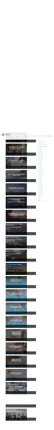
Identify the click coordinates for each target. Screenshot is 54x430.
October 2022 (39, 40)
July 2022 (39, 44)
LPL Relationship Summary (31, 419)
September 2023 (40, 25)
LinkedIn (8, 417)
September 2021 (40, 58)
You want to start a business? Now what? (13, 141)
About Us (30, 2)
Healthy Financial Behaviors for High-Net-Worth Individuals (16, 167)
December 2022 (40, 37)
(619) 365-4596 (20, 416)
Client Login (45, 2)
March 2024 (39, 18)
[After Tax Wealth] (6, 3)
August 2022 (39, 43)
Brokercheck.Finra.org (30, 417)
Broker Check (50, 2)
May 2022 (39, 47)
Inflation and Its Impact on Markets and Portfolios (15, 61)
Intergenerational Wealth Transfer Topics (43, 6)
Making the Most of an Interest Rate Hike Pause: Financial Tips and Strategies (19, 101)
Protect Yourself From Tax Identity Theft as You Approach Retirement (18, 154)
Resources (37, 2)
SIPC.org (29, 415)
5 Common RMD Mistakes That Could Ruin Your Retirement (16, 207)
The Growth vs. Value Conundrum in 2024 (13, 88)
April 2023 (39, 32)
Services (33, 2)
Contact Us (41, 2)
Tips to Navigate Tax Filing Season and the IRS (14, 326)
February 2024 (39, 19)
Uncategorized (40, 10)
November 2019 (40, 62)
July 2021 (39, 61)
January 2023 (39, 36)
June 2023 (39, 29)
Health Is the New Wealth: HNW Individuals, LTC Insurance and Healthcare (18, 114)
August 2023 (39, 26)
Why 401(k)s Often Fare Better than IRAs (13, 247)
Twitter (8, 415)
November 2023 (40, 22)
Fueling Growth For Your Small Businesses (13, 313)
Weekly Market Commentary (41, 11)
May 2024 (39, 15)
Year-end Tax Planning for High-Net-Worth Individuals (15, 300)
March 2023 (39, 33)
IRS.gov (28, 416)
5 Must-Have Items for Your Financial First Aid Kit (15, 406)
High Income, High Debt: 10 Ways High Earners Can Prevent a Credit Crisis (18, 48)
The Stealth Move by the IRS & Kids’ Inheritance (14, 366)
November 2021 (40, 55)
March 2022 (39, 50)
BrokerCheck (43, 416)
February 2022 (39, 51)
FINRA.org (29, 414)
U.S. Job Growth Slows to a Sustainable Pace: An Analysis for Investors (18, 353)
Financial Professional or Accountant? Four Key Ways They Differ (17, 260)
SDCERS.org (29, 418)
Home (27, 2)
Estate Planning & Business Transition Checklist (14, 220)
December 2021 (40, 54)
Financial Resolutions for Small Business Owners (14, 194)
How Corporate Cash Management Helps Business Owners (16, 35)
